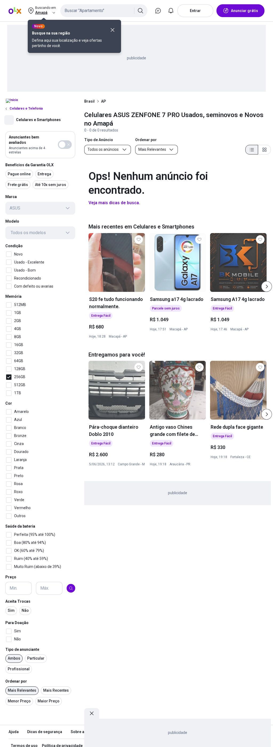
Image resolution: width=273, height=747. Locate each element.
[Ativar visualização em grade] (264, 149)
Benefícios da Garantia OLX (29, 165)
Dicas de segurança (44, 732)
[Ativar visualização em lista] (251, 149)
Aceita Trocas (17, 601)
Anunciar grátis (244, 11)
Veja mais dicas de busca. (114, 202)
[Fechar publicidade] (91, 713)
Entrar (195, 11)
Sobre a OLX (81, 732)
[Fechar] (112, 30)
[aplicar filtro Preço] (71, 588)
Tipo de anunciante (22, 649)
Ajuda (14, 732)
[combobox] (103, 10)
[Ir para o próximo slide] (266, 286)
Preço (10, 577)
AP (103, 101)
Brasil (89, 101)
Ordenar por (16, 681)
